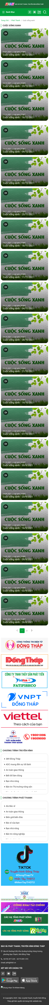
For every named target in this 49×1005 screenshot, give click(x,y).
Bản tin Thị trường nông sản (19, 786)
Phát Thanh (15, 20)
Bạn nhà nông (12, 781)
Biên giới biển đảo (14, 817)
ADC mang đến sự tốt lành (18, 764)
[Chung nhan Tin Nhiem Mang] (24, 987)
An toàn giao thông (15, 770)
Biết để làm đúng (14, 775)
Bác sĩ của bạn (13, 823)
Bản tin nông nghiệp (15, 834)
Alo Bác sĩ (10, 806)
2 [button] (26, 631)
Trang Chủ (5, 20)
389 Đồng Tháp (13, 759)
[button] (31, 630)
